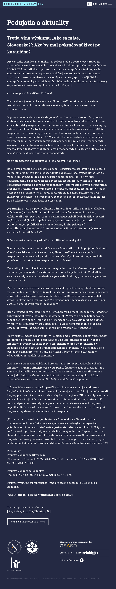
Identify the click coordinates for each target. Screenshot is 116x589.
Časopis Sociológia (69, 553)
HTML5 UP (93, 578)
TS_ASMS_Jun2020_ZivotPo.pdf (29, 511)
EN (95, 4)
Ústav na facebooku (70, 560)
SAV (24, 4)
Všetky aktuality (25, 521)
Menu (103, 4)
